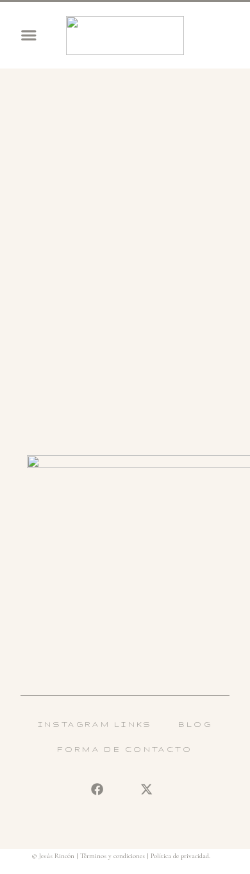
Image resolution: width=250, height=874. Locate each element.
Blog (195, 724)
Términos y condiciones (112, 856)
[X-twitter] (146, 789)
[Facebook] (97, 789)
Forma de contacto (124, 749)
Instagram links (95, 724)
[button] (29, 35)
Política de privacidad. (180, 856)
